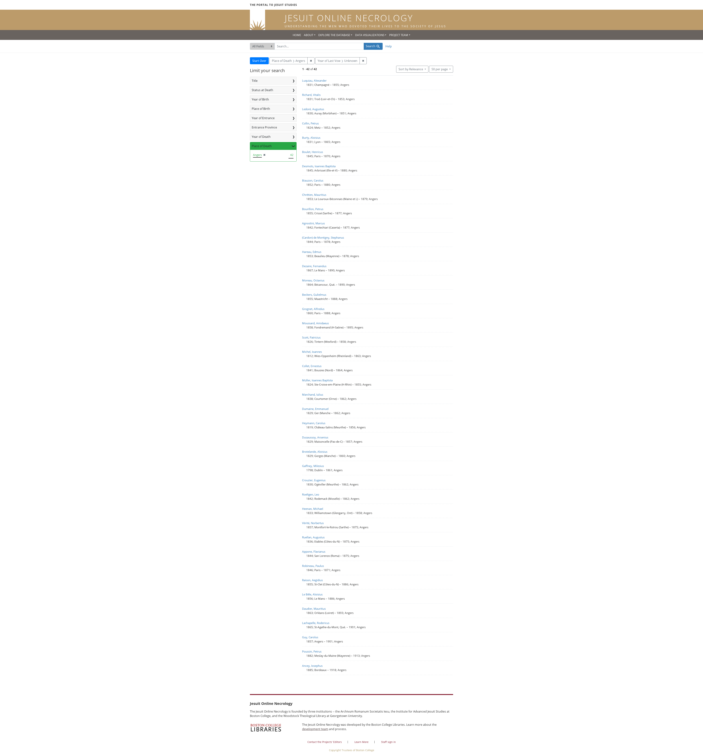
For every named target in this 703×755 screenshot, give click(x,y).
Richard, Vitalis (311, 95)
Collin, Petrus (310, 123)
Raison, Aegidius (312, 580)
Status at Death (262, 90)
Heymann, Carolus (313, 423)
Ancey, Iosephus (312, 666)
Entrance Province (264, 127)
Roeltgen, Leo (310, 494)
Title (255, 81)
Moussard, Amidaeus (315, 323)
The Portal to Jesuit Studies (273, 5)
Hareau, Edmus (311, 252)
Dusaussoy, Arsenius (315, 437)
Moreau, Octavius (313, 280)
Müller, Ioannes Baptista (317, 380)
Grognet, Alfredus (313, 309)
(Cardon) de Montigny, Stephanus (323, 237)
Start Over (259, 61)
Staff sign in (388, 742)
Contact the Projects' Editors (324, 742)
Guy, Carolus (310, 637)
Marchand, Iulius (312, 394)
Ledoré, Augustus (313, 109)
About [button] (308, 35)
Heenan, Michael (312, 509)
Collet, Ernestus (311, 366)
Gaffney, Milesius (313, 466)
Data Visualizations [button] (369, 35)
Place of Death (262, 146)
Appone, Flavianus (313, 551)
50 (440, 69)
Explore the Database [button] (334, 35)
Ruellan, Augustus (313, 537)
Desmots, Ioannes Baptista (319, 166)
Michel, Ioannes (312, 352)
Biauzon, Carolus (312, 180)
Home (297, 35)
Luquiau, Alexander (314, 80)
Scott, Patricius (311, 337)
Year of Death (261, 137)
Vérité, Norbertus (313, 523)
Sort (411, 69)
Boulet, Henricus (312, 152)
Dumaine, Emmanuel (315, 409)
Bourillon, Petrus (312, 209)
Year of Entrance (263, 118)
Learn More (361, 742)
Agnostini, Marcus (313, 223)
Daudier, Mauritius (314, 608)
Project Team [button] (398, 35)
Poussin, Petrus (311, 651)
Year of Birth (260, 99)
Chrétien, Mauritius (314, 195)
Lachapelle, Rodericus (315, 623)
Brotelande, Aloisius (314, 451)
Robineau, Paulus (313, 566)
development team (315, 729)
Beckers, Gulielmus (314, 294)
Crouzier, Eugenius (314, 480)
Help (388, 46)
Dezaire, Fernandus (314, 266)
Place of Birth (261, 109)
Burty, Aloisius (311, 137)
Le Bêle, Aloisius (312, 594)
